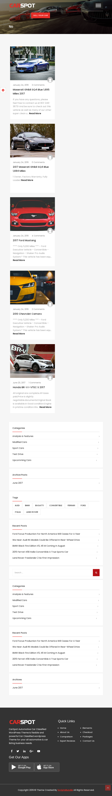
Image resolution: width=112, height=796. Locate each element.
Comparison (66, 736)
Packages (88, 736)
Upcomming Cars (21, 460)
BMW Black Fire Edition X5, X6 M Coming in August (38, 545)
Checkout (88, 732)
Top (108, 788)
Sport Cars (18, 448)
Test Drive (17, 454)
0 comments (38, 162)
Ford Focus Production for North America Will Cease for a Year (46, 533)
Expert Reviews (67, 740)
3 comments (38, 85)
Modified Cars (19, 442)
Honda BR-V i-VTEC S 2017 (29, 387)
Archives (17, 679)
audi (17, 505)
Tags (15, 497)
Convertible (55, 505)
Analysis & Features (22, 436)
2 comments (38, 309)
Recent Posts (19, 525)
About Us (64, 732)
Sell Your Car (40, 15)
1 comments (35, 382)
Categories (18, 428)
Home (63, 728)
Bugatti (39, 505)
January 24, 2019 (21, 85)
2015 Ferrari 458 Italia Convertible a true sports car (40, 551)
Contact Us (88, 740)
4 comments (38, 235)
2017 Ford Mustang (24, 240)
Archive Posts (19, 474)
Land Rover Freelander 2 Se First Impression (35, 557)
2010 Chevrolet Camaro (27, 313)
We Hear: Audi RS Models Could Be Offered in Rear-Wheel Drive (46, 539)
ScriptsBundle (65, 790)
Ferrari (71, 505)
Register (24, 15)
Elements (87, 728)
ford (83, 505)
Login (14, 15)
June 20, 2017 (19, 382)
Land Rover (32, 512)
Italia (18, 512)
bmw (27, 505)
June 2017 (17, 482)
